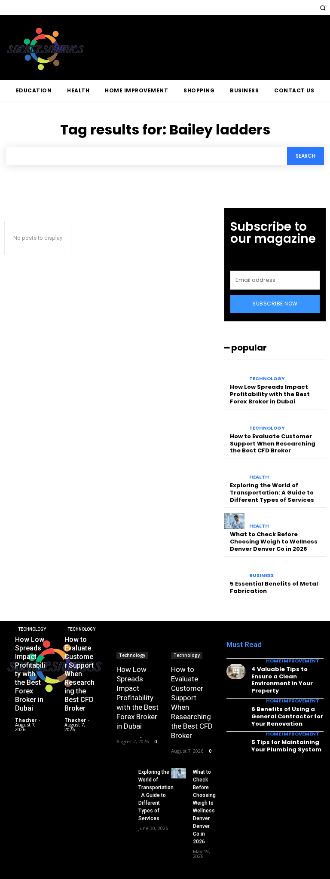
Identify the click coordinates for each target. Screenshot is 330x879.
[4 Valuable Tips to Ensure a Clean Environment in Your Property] (236, 671)
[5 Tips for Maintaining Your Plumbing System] (236, 744)
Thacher (127, 736)
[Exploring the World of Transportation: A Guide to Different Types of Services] (234, 472)
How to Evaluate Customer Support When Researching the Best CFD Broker (272, 443)
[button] (322, 7)
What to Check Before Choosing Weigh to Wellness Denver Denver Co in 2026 (274, 541)
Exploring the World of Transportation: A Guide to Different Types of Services (272, 492)
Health (259, 477)
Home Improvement (292, 661)
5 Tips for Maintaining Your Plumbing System (286, 746)
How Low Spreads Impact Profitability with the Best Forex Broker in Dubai (270, 394)
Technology (267, 378)
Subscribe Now (275, 303)
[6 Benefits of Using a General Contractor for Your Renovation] (236, 711)
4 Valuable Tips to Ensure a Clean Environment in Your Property (282, 680)
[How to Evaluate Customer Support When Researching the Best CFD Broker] (234, 423)
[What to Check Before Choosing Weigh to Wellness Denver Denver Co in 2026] (234, 521)
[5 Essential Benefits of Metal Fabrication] (234, 570)
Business (261, 575)
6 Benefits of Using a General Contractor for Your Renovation (287, 716)
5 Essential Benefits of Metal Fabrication (274, 587)
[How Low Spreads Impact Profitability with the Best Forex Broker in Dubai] (234, 373)
